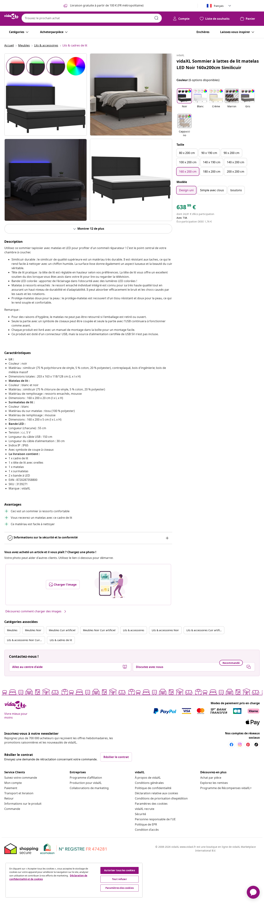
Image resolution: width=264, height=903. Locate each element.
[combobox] (92, 18)
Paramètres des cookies (151, 804)
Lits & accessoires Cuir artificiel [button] (205, 630)
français (219, 6)
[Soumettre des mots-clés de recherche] (156, 18)
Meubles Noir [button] (33, 630)
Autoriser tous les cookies (119, 870)
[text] (186, 208)
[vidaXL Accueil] (11, 16)
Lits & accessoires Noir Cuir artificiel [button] (26, 640)
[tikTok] (256, 744)
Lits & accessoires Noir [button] (165, 630)
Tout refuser (119, 879)
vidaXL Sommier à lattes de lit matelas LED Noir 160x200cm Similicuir (218, 64)
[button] (184, 100)
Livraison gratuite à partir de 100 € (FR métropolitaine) (106, 5)
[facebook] (231, 744)
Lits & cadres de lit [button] (61, 640)
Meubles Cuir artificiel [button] (62, 630)
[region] (74, 880)
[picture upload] (111, 585)
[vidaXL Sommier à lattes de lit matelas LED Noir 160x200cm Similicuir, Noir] (46, 94)
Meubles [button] (12, 630)
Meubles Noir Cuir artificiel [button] (99, 630)
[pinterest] (248, 744)
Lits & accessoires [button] (133, 630)
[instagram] (240, 744)
